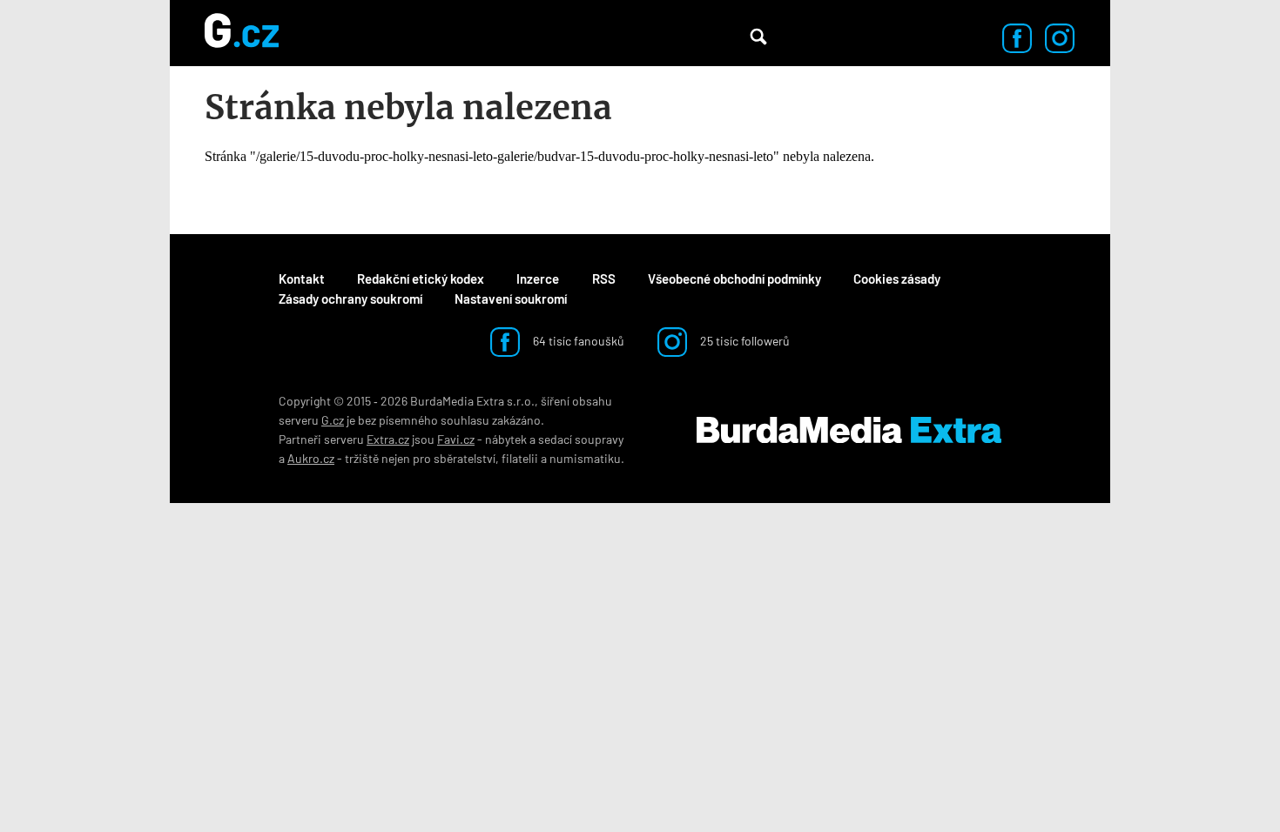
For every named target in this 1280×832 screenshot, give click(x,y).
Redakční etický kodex (420, 278)
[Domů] (242, 33)
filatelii (520, 458)
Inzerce (537, 278)
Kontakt (302, 278)
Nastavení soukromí (511, 298)
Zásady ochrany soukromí (350, 298)
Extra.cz (388, 439)
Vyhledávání (758, 36)
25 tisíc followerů (743, 340)
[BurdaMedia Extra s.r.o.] (849, 430)
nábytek (506, 439)
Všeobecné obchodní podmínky (734, 278)
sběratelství (464, 458)
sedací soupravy (580, 439)
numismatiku (585, 458)
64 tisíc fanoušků (577, 340)
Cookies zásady (896, 278)
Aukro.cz (310, 458)
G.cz (332, 420)
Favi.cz (456, 439)
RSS (604, 278)
